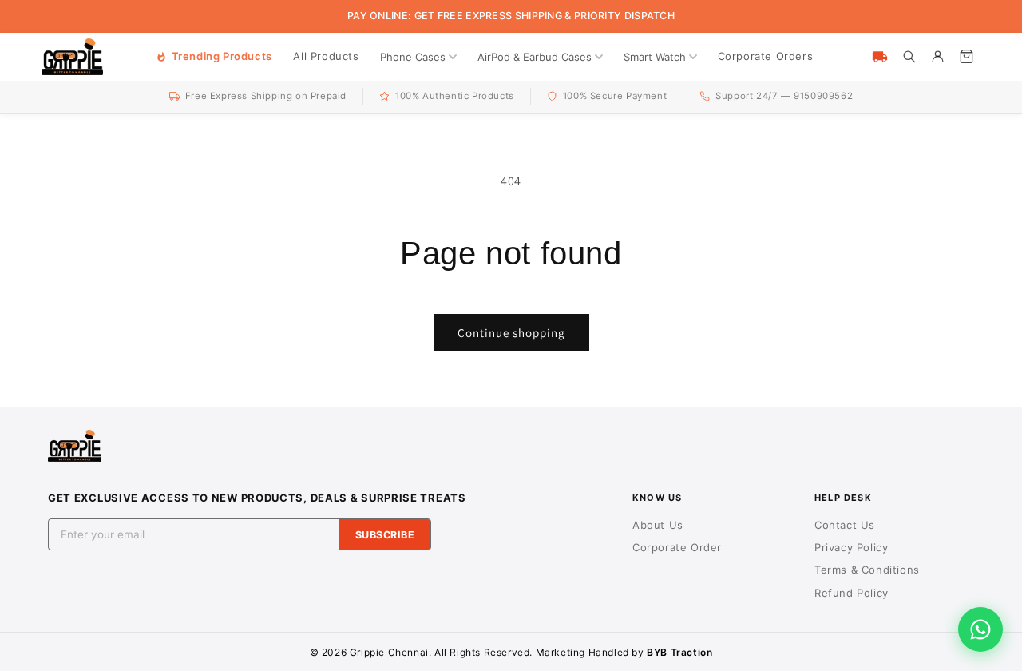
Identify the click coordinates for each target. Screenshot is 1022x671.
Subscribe (385, 535)
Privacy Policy (851, 547)
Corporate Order (677, 547)
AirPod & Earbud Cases (534, 56)
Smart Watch (655, 56)
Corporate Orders (766, 56)
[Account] (937, 56)
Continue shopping (511, 332)
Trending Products (222, 56)
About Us (657, 524)
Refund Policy (851, 592)
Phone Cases (413, 56)
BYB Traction (679, 652)
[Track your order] (880, 56)
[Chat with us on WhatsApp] (980, 629)
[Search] (908, 56)
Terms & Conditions (867, 569)
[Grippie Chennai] (72, 56)
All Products (325, 56)
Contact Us (844, 524)
